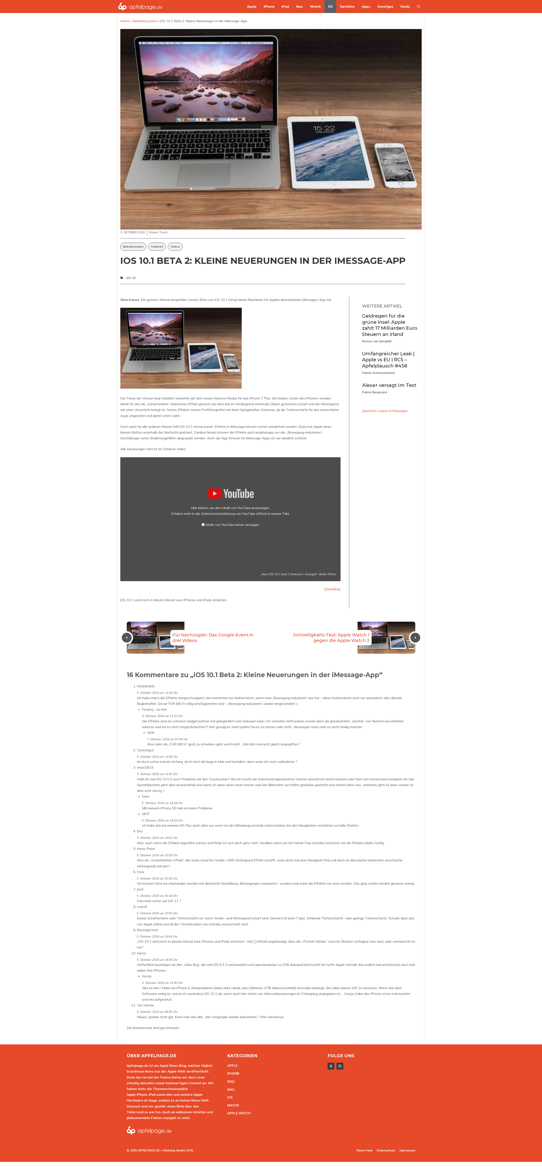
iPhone (269, 6)
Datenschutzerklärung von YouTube (245, 513)
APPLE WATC (237, 1113)
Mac (299, 6)
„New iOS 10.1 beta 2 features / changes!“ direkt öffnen (298, 574)
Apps (366, 6)
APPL (231, 1066)
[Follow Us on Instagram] (339, 1066)
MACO (232, 1105)
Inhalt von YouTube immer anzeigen (232, 525)
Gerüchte (347, 6)
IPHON (232, 1073)
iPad (285, 6)
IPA (229, 1082)
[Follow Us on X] (331, 1066)
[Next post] (415, 637)
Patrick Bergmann (374, 392)
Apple (251, 6)
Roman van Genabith (377, 341)
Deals (405, 6)
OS (330, 6)
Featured (157, 246)
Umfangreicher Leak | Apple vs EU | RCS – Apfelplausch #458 (388, 360)
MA (229, 1089)
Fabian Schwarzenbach (378, 373)
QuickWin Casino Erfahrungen (385, 411)
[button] (418, 6)
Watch (315, 6)
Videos (175, 246)
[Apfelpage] (140, 6)
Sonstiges (385, 6)
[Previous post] (126, 637)
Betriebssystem (133, 246)
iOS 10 (130, 278)
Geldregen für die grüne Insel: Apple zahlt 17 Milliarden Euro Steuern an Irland (389, 325)
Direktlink (332, 589)
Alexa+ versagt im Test (389, 385)
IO (229, 1097)
